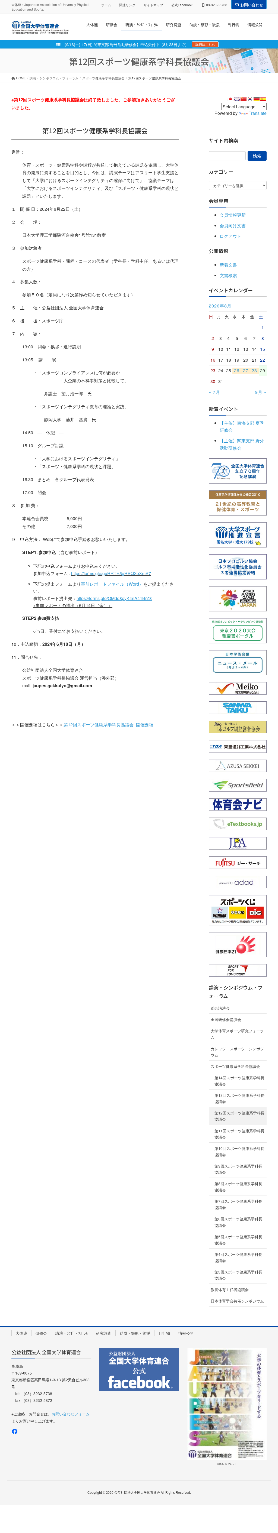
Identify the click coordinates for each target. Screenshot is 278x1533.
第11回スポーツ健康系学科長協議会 (239, 1134)
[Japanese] (230, 99)
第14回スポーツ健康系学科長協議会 (239, 1081)
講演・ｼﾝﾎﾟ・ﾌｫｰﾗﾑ (71, 1333)
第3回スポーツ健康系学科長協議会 (238, 1275)
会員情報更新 (233, 215)
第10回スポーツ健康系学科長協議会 (239, 1151)
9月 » (261, 392)
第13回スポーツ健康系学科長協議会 (239, 1098)
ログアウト (230, 236)
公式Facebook (181, 4)
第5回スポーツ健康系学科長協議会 (238, 1240)
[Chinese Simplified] (244, 99)
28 (254, 371)
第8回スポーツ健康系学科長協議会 (238, 1186)
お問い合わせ (251, 4)
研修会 (41, 1333)
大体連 (21, 1333)
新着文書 (228, 265)
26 (236, 371)
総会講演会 (220, 1008)
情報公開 (186, 1333)
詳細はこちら (205, 44)
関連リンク (127, 4)
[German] (257, 99)
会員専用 (218, 200)
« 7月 (214, 392)
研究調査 (103, 1333)
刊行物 (164, 1333)
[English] (237, 99)
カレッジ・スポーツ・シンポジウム (237, 1052)
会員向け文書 (233, 225)
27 (245, 371)
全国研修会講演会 (226, 1019)
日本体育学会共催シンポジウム (237, 1301)
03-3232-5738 (216, 4)
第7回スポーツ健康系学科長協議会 (238, 1204)
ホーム (106, 4)
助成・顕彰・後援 (135, 1333)
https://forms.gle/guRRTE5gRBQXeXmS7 (111, 573)
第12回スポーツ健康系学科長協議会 (239, 1116)
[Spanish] (263, 99)
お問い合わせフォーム (71, 1414)
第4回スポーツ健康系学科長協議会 (238, 1257)
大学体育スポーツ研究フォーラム (237, 1034)
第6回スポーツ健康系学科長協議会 (238, 1222)
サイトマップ (153, 4)
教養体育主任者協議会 (230, 1289)
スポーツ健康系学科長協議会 (235, 1066)
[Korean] (250, 99)
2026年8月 (220, 306)
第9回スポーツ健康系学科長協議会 (238, 1169)
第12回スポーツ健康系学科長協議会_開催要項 (108, 724)
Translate (258, 113)
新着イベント (223, 408)
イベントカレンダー (231, 290)
